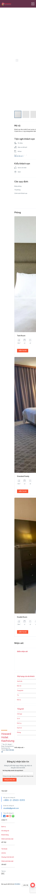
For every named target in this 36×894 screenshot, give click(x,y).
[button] (26, 114)
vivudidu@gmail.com (11, 808)
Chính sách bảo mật (7, 839)
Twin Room (21, 336)
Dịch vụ (3, 826)
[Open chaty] (32, 885)
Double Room (22, 617)
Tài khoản (4, 849)
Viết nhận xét (18, 747)
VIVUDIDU (17, 884)
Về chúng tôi (5, 831)
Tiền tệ (3, 871)
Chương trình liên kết (7, 857)
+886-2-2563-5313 (14, 800)
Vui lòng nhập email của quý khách (13, 770)
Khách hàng (5, 835)
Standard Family (23, 476)
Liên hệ (3, 853)
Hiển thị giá (22, 350)
